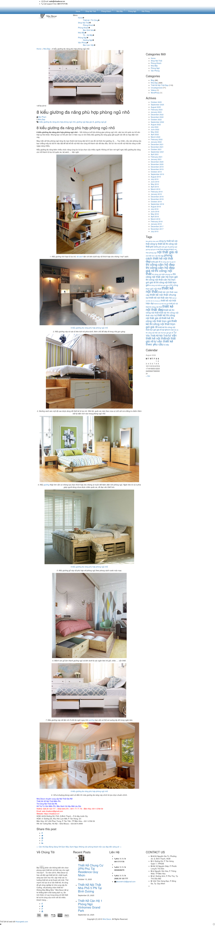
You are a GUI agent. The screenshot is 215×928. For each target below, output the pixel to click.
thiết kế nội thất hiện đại (161, 302)
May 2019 (155, 184)
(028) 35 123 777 (121, 878)
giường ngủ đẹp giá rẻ (85, 122)
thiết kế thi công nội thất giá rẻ (160, 316)
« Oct (148, 376)
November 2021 (157, 147)
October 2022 (156, 119)
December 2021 (157, 144)
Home (80, 17)
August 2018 (156, 206)
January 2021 (156, 159)
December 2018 (157, 196)
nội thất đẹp (159, 256)
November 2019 (157, 169)
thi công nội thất (159, 272)
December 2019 (157, 166)
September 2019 (157, 174)
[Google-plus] (42, 908)
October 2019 (156, 171)
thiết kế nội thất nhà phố (161, 304)
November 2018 (157, 199)
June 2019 (155, 181)
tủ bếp (166, 344)
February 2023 (156, 109)
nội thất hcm (150, 256)
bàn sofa (155, 241)
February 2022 (156, 139)
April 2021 (155, 154)
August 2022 (156, 124)
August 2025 (156, 107)
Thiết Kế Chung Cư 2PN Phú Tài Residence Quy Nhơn (90, 870)
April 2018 (155, 216)
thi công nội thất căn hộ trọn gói (162, 275)
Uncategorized (156, 87)
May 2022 (155, 132)
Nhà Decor (107, 919)
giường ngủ (173, 247)
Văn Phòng (82, 42)
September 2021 (157, 152)
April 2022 (155, 134)
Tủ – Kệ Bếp (88, 35)
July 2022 (154, 127)
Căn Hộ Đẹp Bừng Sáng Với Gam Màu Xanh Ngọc (57, 846)
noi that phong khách (165, 249)
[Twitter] (42, 835)
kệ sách (79, 256)
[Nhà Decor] (49, 860)
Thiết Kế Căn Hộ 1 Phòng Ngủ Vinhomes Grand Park (90, 905)
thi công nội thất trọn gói (161, 283)
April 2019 (155, 186)
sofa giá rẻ (155, 261)
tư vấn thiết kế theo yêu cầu (159, 342)
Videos (153, 90)
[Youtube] (42, 911)
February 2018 (156, 221)
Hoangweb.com (22, 921)
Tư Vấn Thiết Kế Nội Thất (161, 334)
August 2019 (156, 176)
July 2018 (154, 209)
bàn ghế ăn (149, 241)
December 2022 (157, 114)
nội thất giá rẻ (167, 251)
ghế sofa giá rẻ (163, 247)
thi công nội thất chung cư (162, 274)
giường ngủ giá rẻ (151, 249)
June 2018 (155, 211)
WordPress (155, 92)
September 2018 (157, 204)
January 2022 (156, 142)
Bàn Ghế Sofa (88, 30)
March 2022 (155, 137)
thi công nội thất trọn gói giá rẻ (159, 285)
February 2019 (156, 191)
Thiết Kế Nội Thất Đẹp (159, 85)
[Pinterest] (42, 838)
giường (47, 484)
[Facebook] (42, 833)
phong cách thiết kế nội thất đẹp (159, 258)
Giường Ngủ (88, 40)
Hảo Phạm (42, 117)
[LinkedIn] (42, 843)
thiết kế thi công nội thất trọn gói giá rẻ (161, 324)
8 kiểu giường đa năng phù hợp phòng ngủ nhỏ (57, 122)
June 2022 (155, 129)
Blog (152, 80)
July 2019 (154, 179)
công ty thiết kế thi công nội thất (161, 245)
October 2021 (156, 149)
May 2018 (155, 214)
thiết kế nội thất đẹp (159, 308)
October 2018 (156, 201)
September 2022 (157, 122)
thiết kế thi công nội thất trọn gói (160, 319)
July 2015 (154, 231)
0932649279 (119, 870)
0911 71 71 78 (121, 859)
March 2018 (155, 219)
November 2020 (157, 164)
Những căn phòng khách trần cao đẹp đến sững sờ (100, 846)
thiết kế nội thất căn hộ (160, 297)
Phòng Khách (88, 25)
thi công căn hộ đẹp (160, 264)
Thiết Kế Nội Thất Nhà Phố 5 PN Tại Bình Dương (90, 887)
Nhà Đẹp (46, 48)
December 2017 (157, 226)
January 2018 (156, 224)
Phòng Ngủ (82, 37)
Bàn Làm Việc (88, 45)
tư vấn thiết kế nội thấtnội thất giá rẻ (161, 338)
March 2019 (155, 189)
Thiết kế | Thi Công (90, 20)
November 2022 (157, 117)
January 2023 (156, 112)
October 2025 (156, 102)
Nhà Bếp (81, 32)
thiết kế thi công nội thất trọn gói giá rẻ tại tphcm (160, 328)
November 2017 (157, 229)
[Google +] (42, 840)
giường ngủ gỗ (100, 122)
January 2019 (156, 194)
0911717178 (119, 861)
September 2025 (157, 104)
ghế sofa (154, 246)
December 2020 (157, 162)
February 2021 (156, 157)
